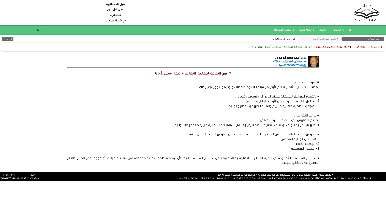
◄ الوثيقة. (338, 30)
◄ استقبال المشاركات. (283, 30)
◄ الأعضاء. (324, 30)
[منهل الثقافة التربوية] (242, 12)
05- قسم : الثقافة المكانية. (331, 47)
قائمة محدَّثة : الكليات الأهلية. (284, 39)
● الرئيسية (376, 47)
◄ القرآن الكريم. (306, 30)
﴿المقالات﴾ (360, 47)
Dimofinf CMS (22, 175)
